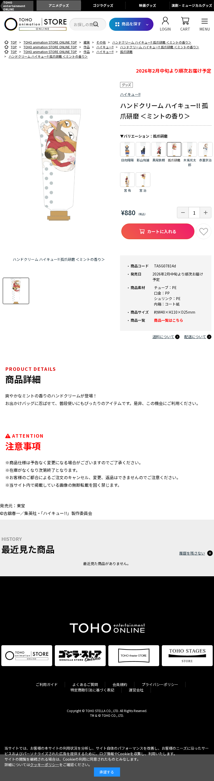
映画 (147, 5)
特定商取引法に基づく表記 (92, 689)
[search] (96, 24)
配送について (195, 336)
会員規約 (119, 684)
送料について (163, 336)
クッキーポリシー (44, 764)
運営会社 (136, 689)
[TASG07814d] (16, 291)
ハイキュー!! (130, 94)
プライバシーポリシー (160, 684)
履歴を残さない (192, 553)
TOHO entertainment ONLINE (14, 6)
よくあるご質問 (85, 684)
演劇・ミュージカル (191, 5)
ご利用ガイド (47, 684)
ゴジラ (103, 5)
